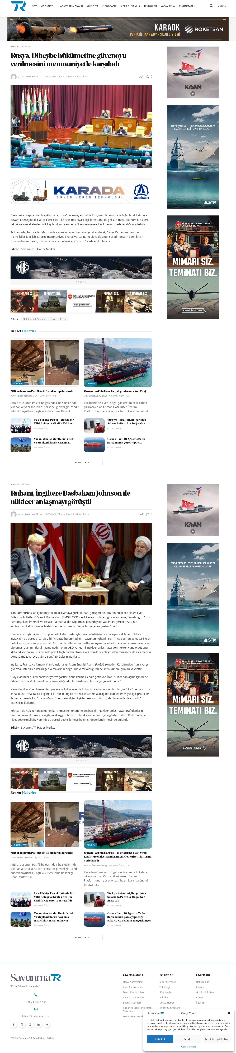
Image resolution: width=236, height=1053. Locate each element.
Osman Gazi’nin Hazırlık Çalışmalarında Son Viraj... (116, 391)
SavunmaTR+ (187, 6)
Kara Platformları (133, 1046)
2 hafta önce (44, 396)
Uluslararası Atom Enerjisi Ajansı (79, 840)
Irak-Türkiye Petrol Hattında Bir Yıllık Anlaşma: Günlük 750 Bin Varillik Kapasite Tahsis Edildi (54, 957)
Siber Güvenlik (130, 6)
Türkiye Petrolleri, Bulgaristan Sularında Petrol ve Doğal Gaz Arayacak (126, 957)
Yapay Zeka (168, 6)
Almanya (27, 840)
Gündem (92, 6)
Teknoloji (150, 6)
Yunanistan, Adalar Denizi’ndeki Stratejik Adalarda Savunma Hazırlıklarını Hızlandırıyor (54, 977)
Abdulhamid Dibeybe (34, 319)
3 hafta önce (42, 428)
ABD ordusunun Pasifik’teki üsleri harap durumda (42, 391)
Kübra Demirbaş (25, 396)
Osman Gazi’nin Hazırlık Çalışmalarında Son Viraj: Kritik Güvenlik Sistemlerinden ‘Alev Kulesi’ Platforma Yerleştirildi (118, 916)
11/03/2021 (50, 76)
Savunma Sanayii (43, 6)
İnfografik (109, 6)
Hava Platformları (133, 1041)
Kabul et (160, 1039)
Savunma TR (32, 76)
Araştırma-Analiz (71, 6)
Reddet (188, 1039)
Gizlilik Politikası (188, 1046)
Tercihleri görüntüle (217, 1039)
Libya (53, 319)
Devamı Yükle (81, 462)
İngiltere (52, 840)
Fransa (40, 840)
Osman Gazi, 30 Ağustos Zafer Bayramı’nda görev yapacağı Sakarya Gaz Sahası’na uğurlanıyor (129, 977)
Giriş (223, 6)
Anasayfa (15, 46)
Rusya (63, 319)
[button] (229, 1013)
